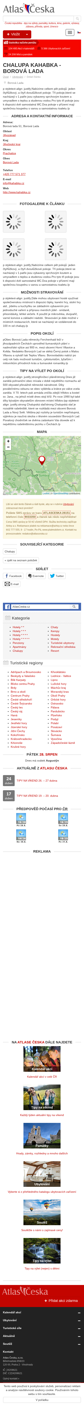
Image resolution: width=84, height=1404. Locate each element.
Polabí (55, 723)
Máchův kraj (58, 687)
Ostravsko (57, 703)
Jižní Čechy (18, 731)
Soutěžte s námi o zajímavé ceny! (42, 1230)
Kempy (55, 631)
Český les (17, 707)
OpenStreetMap (60, 493)
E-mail (14, 584)
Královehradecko (21, 738)
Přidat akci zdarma (63, 1301)
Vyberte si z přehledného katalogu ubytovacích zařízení (42, 1191)
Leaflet (46, 493)
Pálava (55, 707)
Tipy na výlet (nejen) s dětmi (42, 1268)
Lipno (54, 679)
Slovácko (56, 731)
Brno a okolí (18, 691)
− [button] (8, 447)
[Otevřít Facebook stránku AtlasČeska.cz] (42, 607)
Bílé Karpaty (18, 679)
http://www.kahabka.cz (16, 192)
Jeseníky (16, 719)
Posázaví (56, 727)
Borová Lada (11, 162)
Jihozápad (9, 135)
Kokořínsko (18, 735)
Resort (55, 650)
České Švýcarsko (21, 703)
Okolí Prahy (58, 695)
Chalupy (10, 551)
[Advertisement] (42, 898)
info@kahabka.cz (13, 183)
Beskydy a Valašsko (23, 676)
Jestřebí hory (19, 723)
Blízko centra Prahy (23, 683)
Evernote (38, 576)
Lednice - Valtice (61, 676)
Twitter (59, 576)
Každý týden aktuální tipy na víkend (42, 1115)
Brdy (13, 687)
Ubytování (17, 77)
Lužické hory (58, 683)
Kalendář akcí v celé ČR (42, 1076)
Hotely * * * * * (21, 639)
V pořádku (42, 1399)
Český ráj (16, 711)
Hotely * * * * (20, 635)
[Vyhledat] (77, 19)
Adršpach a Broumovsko (26, 672)
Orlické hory (58, 699)
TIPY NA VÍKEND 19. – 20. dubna (37, 795)
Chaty (54, 627)
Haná (14, 715)
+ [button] (8, 441)
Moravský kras (60, 691)
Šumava (56, 735)
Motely (55, 639)
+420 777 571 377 (14, 174)
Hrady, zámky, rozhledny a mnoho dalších (42, 1153)
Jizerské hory (19, 727)
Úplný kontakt (10, 1378)
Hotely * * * (19, 631)
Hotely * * (18, 627)
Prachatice (9, 153)
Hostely (55, 635)
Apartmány (19, 646)
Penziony (18, 642)
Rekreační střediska (63, 646)
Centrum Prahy (20, 695)
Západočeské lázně (63, 742)
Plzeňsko (56, 715)
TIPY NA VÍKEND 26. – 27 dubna (37, 780)
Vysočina (56, 738)
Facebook (15, 576)
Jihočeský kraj (11, 144)
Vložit (15, 34)
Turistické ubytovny (62, 642)
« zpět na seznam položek (21, 560)
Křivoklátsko (58, 672)
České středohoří (21, 699)
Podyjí (54, 719)
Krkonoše (16, 742)
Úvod (6, 77)
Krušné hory (18, 746)
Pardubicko (58, 711)
